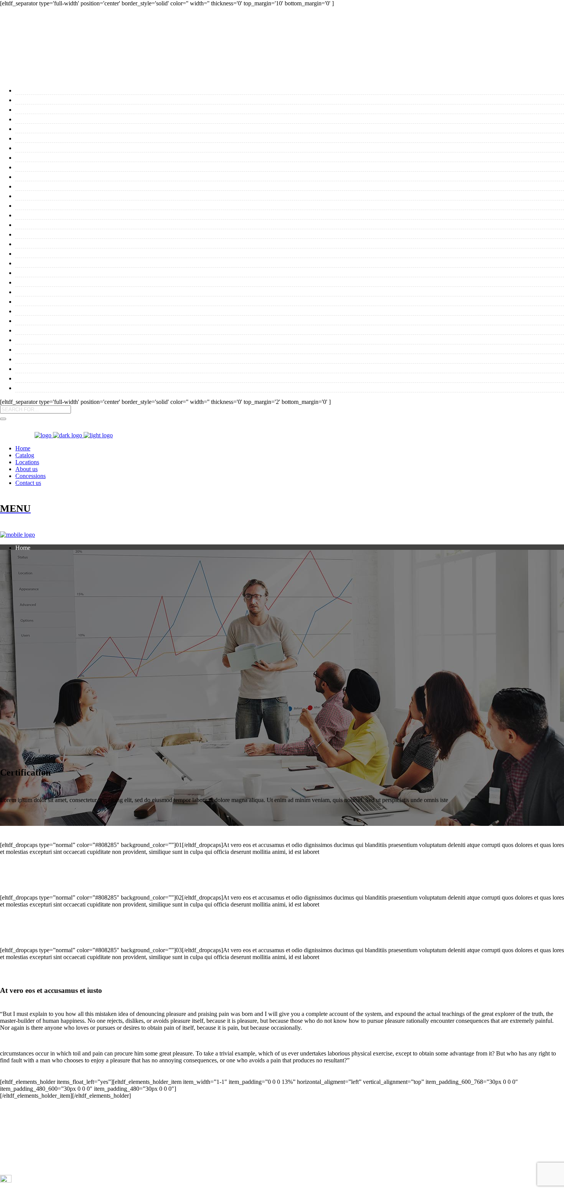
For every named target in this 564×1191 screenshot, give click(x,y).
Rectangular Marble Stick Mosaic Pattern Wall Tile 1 (107, 262)
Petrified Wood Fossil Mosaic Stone (76, 310)
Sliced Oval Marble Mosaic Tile (70, 156)
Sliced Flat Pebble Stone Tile (64, 99)
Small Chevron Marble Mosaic (68, 358)
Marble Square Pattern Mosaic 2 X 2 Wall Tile (95, 281)
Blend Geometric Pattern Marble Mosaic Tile (93, 348)
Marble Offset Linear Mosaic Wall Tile (82, 176)
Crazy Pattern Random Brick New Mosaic (88, 195)
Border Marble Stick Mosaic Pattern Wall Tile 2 (98, 214)
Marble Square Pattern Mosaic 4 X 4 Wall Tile (95, 291)
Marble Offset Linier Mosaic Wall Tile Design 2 (97, 243)
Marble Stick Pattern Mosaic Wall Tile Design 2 (98, 252)
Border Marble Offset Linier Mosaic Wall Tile (94, 137)
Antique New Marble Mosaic (65, 339)
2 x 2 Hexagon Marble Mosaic (67, 329)
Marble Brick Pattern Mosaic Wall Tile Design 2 (98, 233)
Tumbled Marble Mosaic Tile (65, 118)
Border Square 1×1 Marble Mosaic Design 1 (91, 272)
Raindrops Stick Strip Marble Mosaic (80, 387)
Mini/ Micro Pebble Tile (56, 108)
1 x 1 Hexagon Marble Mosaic (67, 320)
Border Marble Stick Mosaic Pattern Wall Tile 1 (98, 204)
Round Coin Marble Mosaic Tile (71, 128)
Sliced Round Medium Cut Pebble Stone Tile (92, 300)
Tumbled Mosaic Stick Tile (61, 166)
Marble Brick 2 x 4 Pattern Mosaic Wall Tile (92, 185)
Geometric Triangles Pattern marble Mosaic (91, 377)
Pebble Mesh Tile (45, 89)
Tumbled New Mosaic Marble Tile (74, 147)
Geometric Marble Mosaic (60, 368)
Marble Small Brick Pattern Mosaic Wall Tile (94, 224)
